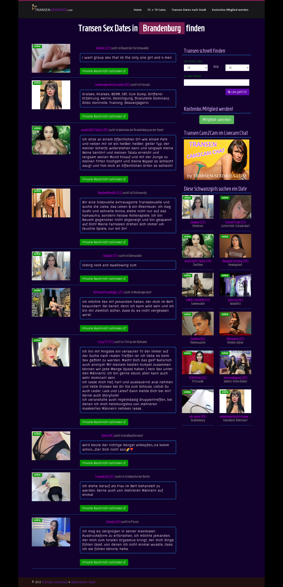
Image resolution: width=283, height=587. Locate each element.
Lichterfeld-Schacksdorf (235, 225)
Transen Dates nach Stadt (189, 10)
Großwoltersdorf (133, 435)
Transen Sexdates (55, 582)
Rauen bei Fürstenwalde (135, 48)
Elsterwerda (139, 193)
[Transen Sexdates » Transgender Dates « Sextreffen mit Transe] (52, 9)
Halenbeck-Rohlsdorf (235, 420)
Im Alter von (193, 61)
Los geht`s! (238, 92)
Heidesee (198, 225)
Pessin (134, 522)
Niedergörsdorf (143, 292)
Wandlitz (235, 303)
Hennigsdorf (235, 264)
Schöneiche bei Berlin (137, 476)
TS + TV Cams (156, 10)
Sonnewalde (198, 303)
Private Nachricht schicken (102, 71)
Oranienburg (198, 420)
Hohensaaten (197, 342)
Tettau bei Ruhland (135, 342)
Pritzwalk (197, 381)
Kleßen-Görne (235, 342)
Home (138, 10)
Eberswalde (135, 256)
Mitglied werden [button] (217, 119)
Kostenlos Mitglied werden (230, 10)
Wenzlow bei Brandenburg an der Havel (140, 130)
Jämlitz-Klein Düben (235, 381)
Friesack (145, 85)
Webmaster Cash (83, 582)
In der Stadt (192, 76)
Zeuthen (198, 264)
